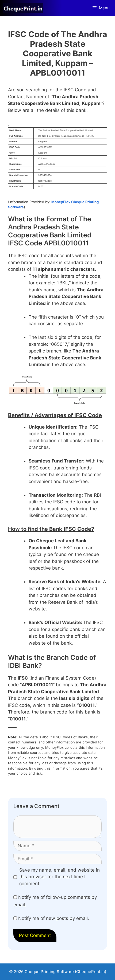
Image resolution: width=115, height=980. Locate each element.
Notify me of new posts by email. (53, 918)
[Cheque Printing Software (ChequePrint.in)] (24, 8)
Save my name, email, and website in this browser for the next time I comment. (59, 876)
